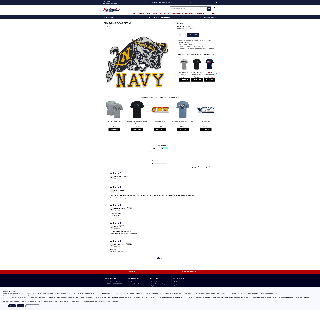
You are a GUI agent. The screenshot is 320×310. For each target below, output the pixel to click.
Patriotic (201, 13)
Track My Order (155, 282)
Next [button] (216, 73)
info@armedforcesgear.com (111, 3)
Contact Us (131, 271)
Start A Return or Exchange (158, 284)
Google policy (114, 301)
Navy (155, 13)
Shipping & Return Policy (134, 284)
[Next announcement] (190, 2)
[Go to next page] (164, 258)
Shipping (179, 28)
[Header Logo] (111, 10)
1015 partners (13, 293)
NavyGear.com (178, 284)
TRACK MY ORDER (108, 17)
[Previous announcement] (128, 2)
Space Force (189, 13)
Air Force (164, 13)
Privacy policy (104, 301)
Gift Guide (212, 13)
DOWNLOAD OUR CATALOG (208, 17)
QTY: (178, 35)
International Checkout (134, 286)
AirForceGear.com (179, 286)
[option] (160, 2)
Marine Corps (144, 13)
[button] (181, 26)
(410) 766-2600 (107, 1)
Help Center (131, 282)
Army (134, 13)
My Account (154, 286)
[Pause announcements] (192, 2)
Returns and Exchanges (188, 271)
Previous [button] (177, 73)
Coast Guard (176, 13)
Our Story (176, 282)
